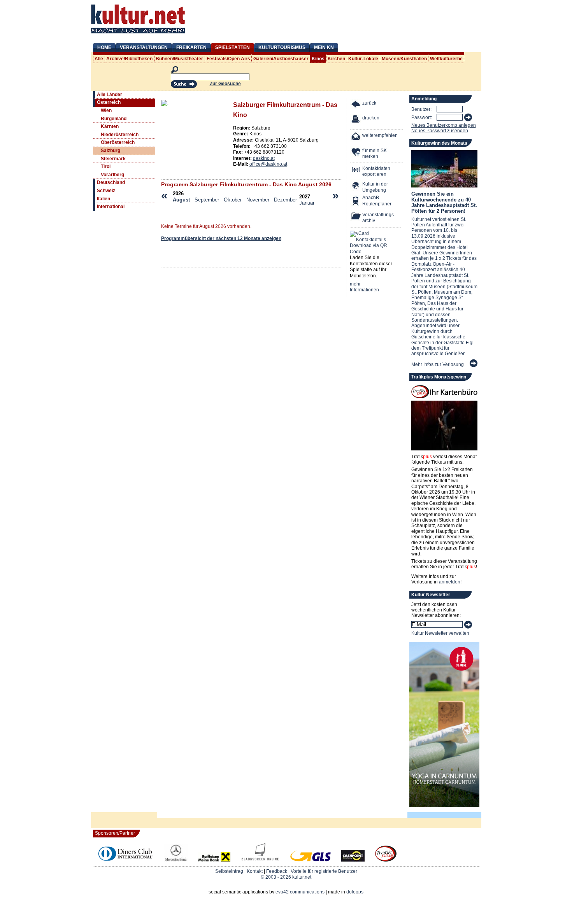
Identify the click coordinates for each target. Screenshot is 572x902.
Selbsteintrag (229, 871)
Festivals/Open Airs (228, 58)
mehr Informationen (364, 287)
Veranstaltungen (144, 47)
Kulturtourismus (281, 47)
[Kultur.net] (138, 34)
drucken (370, 118)
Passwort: (421, 117)
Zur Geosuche (225, 83)
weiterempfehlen (380, 135)
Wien (106, 110)
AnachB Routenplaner (368, 201)
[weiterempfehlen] (356, 137)
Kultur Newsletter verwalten (440, 633)
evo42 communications (300, 892)
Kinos (318, 58)
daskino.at (264, 158)
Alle (99, 58)
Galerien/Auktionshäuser (281, 58)
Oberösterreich (118, 142)
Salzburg (110, 150)
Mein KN (324, 47)
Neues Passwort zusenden (439, 130)
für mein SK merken (374, 153)
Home (104, 47)
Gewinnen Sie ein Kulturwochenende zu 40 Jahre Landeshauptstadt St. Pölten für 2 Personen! (444, 202)
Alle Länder (109, 94)
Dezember (285, 200)
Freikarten (191, 47)
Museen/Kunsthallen (404, 58)
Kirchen (336, 58)
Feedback (276, 871)
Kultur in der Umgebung (375, 187)
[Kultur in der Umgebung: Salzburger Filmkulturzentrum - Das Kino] (356, 186)
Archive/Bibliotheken (129, 58)
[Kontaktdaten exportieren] (356, 170)
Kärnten (110, 126)
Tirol (106, 166)
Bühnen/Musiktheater (179, 58)
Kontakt (255, 871)
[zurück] (356, 105)
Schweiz (106, 190)
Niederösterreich (120, 134)
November (257, 200)
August (181, 200)
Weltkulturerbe (446, 58)
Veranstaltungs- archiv (378, 218)
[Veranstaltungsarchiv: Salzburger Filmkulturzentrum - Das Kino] (356, 217)
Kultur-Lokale (363, 58)
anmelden (449, 582)
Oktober (233, 200)
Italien (103, 198)
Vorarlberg (112, 174)
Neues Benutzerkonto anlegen (443, 125)
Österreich (109, 102)
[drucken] (356, 120)
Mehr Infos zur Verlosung (437, 364)
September (207, 200)
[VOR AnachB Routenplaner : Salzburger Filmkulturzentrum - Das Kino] (356, 201)
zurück (369, 103)
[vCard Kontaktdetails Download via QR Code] (370, 243)
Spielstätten (232, 47)
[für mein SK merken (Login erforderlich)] (356, 152)
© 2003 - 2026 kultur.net (286, 877)
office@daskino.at (268, 164)
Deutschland (111, 182)
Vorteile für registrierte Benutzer (324, 871)
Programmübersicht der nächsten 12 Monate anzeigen (221, 238)
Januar (306, 203)
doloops (354, 892)
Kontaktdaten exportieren (376, 171)
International (111, 206)
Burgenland (113, 118)
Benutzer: (421, 109)
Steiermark (113, 158)
